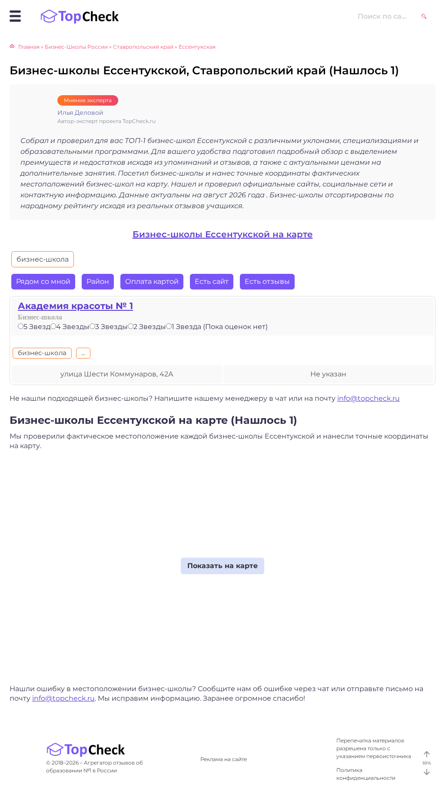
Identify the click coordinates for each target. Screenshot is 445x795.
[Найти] (424, 16)
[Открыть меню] (15, 16)
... (83, 353)
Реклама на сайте (223, 759)
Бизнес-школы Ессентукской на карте (223, 234)
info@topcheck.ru (368, 398)
